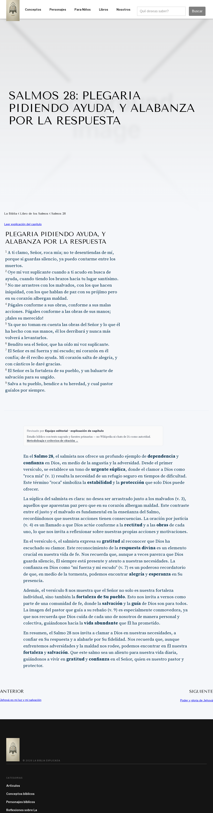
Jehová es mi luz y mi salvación (20, 700)
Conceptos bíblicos (20, 794)
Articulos (13, 785)
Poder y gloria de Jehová (196, 700)
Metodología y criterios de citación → (52, 440)
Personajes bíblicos (20, 802)
